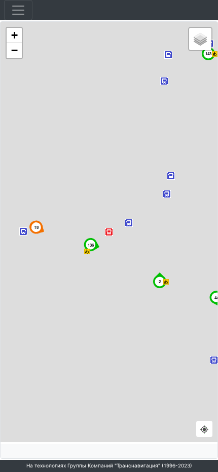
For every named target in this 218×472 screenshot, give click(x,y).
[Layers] (200, 39)
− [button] (14, 50)
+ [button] (14, 35)
